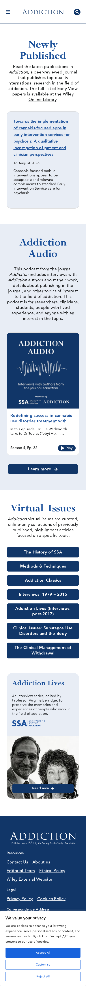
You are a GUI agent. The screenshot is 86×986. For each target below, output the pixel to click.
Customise (43, 964)
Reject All (43, 976)
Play (69, 448)
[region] (43, 948)
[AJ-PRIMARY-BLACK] (43, 11)
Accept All (43, 952)
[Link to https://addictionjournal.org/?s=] (77, 12)
